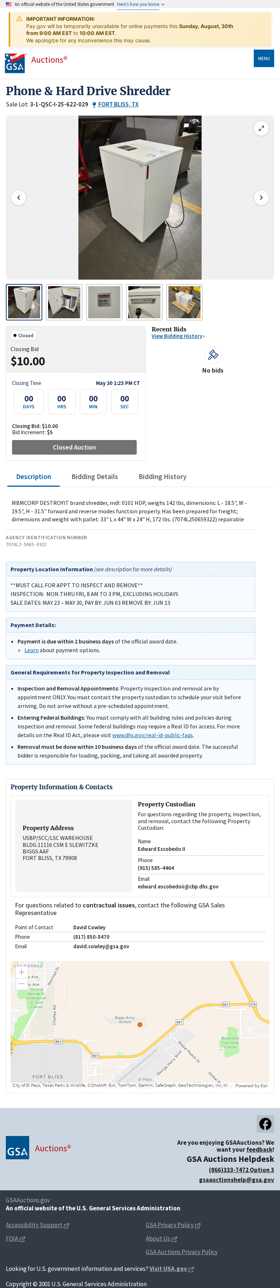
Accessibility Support (34, 1225)
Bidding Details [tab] (94, 476)
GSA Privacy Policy (170, 1225)
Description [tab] (33, 476)
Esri (264, 1085)
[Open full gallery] (261, 128)
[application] (140, 1025)
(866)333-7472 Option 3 (241, 1170)
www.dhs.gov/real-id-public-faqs (152, 735)
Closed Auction (74, 447)
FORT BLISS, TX (118, 104)
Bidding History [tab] (163, 476)
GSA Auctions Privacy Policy (182, 1252)
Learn (31, 650)
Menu (264, 58)
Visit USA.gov (168, 1269)
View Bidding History (177, 336)
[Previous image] (18, 197)
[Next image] (261, 197)
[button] (22, 972)
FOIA (12, 1238)
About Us (158, 1238)
